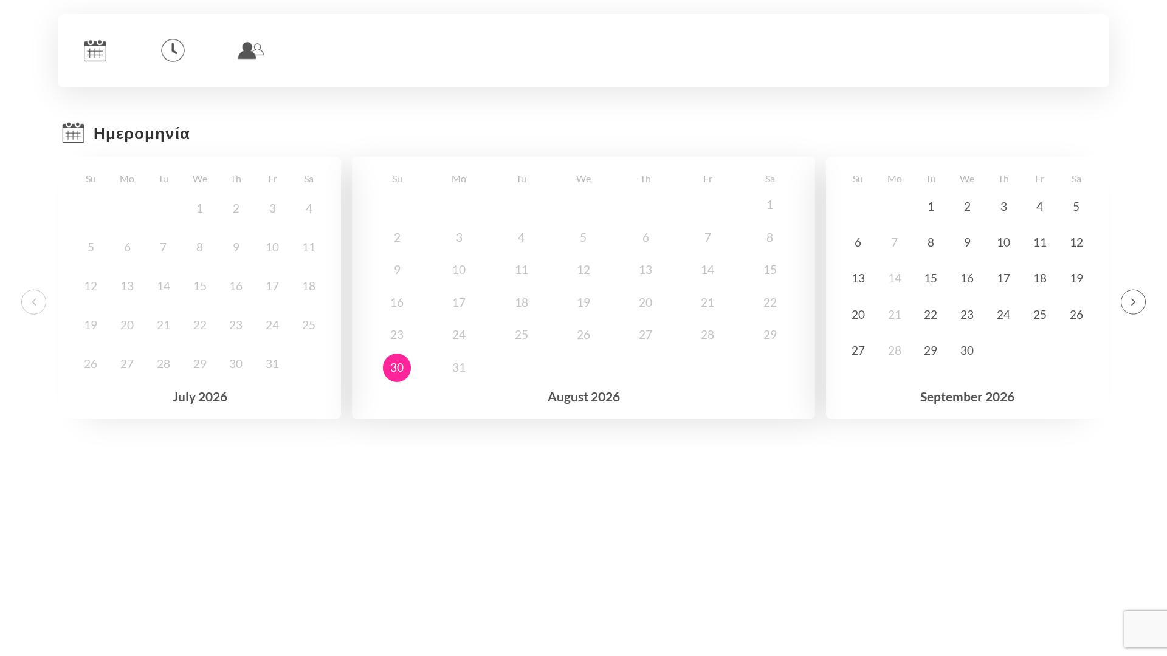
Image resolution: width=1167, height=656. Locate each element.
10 (1003, 242)
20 (858, 314)
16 (967, 278)
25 (1040, 314)
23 (967, 314)
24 (1003, 314)
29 (930, 350)
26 (1076, 314)
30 (397, 367)
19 (1076, 278)
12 (1076, 242)
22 (930, 314)
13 (858, 278)
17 (1003, 278)
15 (930, 278)
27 (858, 350)
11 (1040, 242)
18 (1040, 278)
